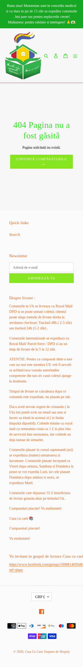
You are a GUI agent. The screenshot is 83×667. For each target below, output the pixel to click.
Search (14, 234)
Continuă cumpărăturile (41, 159)
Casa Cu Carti (34, 651)
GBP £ (40, 597)
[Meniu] (75, 55)
